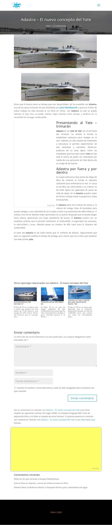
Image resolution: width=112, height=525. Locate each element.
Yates (48, 26)
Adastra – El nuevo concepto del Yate (63, 410)
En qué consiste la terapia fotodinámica (41, 479)
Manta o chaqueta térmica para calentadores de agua (63, 487)
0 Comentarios (59, 26)
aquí (93, 419)
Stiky (83, 419)
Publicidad (51, 205)
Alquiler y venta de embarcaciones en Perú (48, 483)
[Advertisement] (34, 162)
